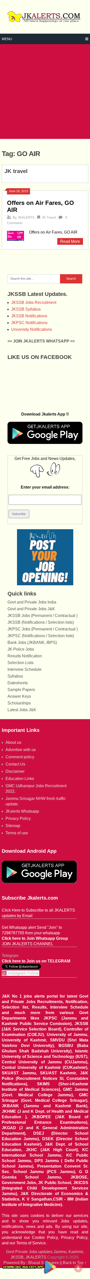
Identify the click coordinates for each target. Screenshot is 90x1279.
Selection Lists (21, 663)
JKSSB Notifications (29, 316)
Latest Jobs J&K (22, 710)
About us (13, 742)
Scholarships (19, 703)
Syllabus (15, 676)
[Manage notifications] (78, 1268)
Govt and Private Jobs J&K (31, 609)
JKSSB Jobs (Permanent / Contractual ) (43, 615)
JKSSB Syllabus (26, 309)
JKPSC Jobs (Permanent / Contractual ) (43, 629)
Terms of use (17, 833)
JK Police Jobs (21, 649)
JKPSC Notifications (29, 323)
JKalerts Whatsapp (22, 811)
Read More (70, 241)
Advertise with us (21, 750)
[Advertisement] (45, 91)
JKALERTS (26, 217)
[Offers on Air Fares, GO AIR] (15, 235)
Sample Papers (21, 689)
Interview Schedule (25, 669)
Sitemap (13, 826)
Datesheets (18, 683)
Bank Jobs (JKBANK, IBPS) (32, 642)
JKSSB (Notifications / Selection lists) (41, 622)
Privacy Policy (18, 818)
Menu (7, 39)
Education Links (20, 778)
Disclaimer (15, 771)
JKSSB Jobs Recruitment (33, 302)
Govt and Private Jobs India (32, 602)
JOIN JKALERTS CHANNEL (27, 944)
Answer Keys (19, 696)
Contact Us (15, 764)
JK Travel (49, 217)
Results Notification (25, 656)
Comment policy (20, 757)
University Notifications (31, 329)
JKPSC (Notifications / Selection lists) (41, 636)
